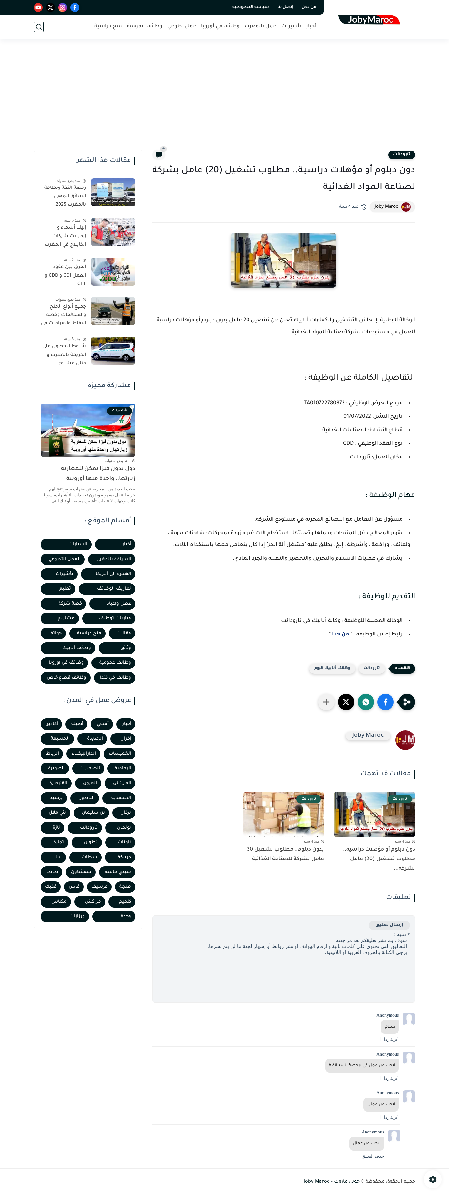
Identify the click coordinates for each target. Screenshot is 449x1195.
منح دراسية (108, 26)
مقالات (123, 633)
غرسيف (99, 886)
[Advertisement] (224, 99)
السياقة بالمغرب (113, 559)
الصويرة (56, 768)
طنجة (125, 886)
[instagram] (62, 7)
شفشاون (81, 872)
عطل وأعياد (119, 603)
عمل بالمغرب (260, 26)
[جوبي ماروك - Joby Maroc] (371, 19)
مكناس (59, 901)
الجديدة (95, 738)
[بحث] (39, 27)
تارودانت (401, 154)
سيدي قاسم (118, 872)
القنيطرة (58, 783)
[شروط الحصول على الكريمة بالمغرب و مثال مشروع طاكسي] (113, 351)
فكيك (51, 886)
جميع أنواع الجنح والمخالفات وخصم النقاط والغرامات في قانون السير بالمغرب (63, 316)
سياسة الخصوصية (250, 7)
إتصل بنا (285, 7)
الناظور (87, 798)
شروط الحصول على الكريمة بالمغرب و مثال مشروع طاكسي (64, 356)
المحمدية (121, 798)
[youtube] (38, 7)
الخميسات (120, 753)
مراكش (93, 901)
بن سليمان (93, 812)
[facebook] (74, 7)
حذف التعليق (373, 1156)
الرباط (52, 753)
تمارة (58, 842)
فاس (74, 886)
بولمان (124, 827)
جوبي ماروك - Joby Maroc (332, 1181)
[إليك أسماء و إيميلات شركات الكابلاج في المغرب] (113, 232)
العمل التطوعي (64, 559)
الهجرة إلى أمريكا (113, 574)
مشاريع (66, 618)
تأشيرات (291, 26)
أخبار (311, 26)
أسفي (103, 724)
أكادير (52, 724)
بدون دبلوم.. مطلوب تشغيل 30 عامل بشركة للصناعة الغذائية (285, 854)
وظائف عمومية (144, 26)
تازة (56, 827)
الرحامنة (123, 768)
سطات (89, 857)
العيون (90, 783)
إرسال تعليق (389, 925)
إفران (125, 738)
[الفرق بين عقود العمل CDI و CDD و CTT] (113, 272)
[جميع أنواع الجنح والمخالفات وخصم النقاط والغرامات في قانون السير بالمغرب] (113, 311)
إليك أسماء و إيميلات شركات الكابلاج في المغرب (65, 236)
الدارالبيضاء (84, 753)
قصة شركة (70, 603)
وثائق (125, 648)
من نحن (309, 7)
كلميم (125, 901)
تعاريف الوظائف (114, 588)
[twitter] (50, 7)
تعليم (65, 588)
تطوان (91, 842)
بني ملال (57, 812)
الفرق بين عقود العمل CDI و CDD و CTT (65, 276)
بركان (125, 812)
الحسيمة (60, 738)
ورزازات (77, 916)
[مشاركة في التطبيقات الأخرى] (326, 702)
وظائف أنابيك (76, 648)
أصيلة (77, 724)
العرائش (122, 783)
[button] (385, 702)
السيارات (77, 544)
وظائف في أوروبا (220, 26)
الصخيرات (89, 768)
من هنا (340, 634)
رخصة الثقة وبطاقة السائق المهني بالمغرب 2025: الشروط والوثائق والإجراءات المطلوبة (64, 198)
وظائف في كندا (115, 677)
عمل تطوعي (181, 26)
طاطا (52, 872)
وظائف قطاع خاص (66, 677)
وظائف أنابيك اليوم (332, 668)
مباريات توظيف (115, 618)
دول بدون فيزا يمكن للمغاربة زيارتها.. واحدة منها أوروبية (98, 474)
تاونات (124, 842)
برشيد (56, 798)
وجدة (126, 916)
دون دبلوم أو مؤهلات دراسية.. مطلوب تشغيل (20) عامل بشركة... (379, 859)
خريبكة (124, 857)
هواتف (55, 633)
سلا (58, 857)
